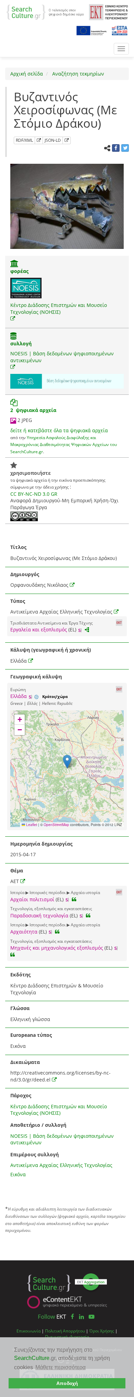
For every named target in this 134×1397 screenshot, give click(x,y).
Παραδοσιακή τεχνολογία (39, 915)
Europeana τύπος (31, 1035)
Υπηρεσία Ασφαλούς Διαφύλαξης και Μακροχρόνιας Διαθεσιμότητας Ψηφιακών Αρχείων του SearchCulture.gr (63, 444)
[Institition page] (14, 264)
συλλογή (21, 343)
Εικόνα (18, 1174)
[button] (67, 762)
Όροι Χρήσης (101, 1330)
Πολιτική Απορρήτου (65, 1330)
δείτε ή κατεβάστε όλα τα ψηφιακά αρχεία (59, 430)
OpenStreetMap (56, 824)
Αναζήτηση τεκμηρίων (77, 73)
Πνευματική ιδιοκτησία (67, 1336)
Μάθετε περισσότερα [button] (60, 1367)
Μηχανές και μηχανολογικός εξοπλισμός (56, 947)
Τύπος (17, 601)
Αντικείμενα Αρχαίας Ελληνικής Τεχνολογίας (61, 1165)
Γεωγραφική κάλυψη (36, 676)
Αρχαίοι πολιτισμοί (32, 899)
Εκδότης (20, 974)
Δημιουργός (24, 574)
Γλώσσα (20, 1008)
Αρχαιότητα (23, 931)
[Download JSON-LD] (67, 140)
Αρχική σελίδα (26, 73)
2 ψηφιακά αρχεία (33, 410)
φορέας (19, 271)
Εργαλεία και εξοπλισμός (38, 629)
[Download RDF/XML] (39, 140)
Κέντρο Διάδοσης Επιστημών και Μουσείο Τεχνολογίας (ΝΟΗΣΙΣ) (58, 308)
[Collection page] (13, 336)
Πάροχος (20, 1095)
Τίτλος (18, 547)
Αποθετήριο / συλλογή (38, 1125)
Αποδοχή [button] (67, 1383)
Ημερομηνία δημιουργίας (41, 843)
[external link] (12, 318)
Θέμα (16, 870)
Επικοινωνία (28, 1330)
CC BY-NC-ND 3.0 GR (33, 494)
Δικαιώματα (25, 1062)
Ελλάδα (18, 696)
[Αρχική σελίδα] (45, 11)
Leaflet (31, 824)
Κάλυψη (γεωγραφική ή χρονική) (50, 649)
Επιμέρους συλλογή (34, 1154)
